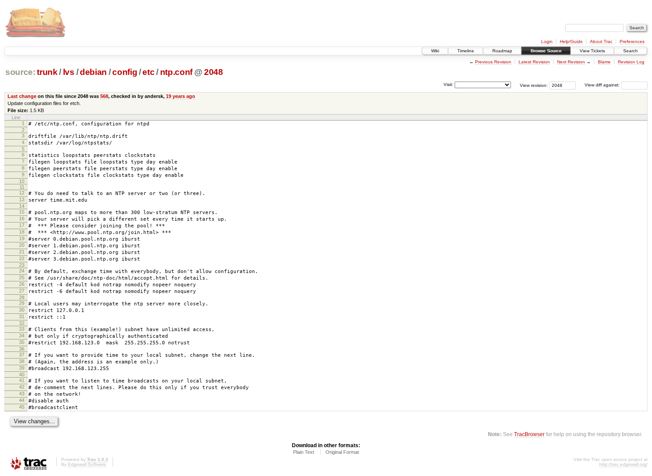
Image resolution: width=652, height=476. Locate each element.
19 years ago (180, 96)
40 (21, 374)
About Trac (601, 41)
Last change (22, 96)
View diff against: (603, 84)
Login (547, 41)
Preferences (632, 41)
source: (20, 72)
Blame (604, 61)
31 (21, 316)
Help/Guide (571, 41)
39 (21, 368)
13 (21, 199)
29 (21, 303)
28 (21, 297)
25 (21, 277)
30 (21, 309)
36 (21, 348)
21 (21, 251)
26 (21, 284)
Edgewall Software (87, 464)
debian (93, 72)
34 (21, 335)
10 (21, 181)
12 (21, 192)
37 (21, 354)
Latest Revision (534, 61)
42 (21, 387)
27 (21, 290)
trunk (47, 72)
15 (21, 212)
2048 (213, 72)
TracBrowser (529, 434)
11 (22, 187)
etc (148, 72)
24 (21, 270)
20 (21, 245)
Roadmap (502, 50)
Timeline (465, 50)
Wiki (435, 50)
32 (21, 323)
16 (21, 218)
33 (21, 329)
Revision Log (631, 61)
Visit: (448, 84)
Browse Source (546, 50)
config (124, 72)
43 (21, 393)
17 (21, 225)
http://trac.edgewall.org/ (623, 464)
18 (21, 231)
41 (21, 380)
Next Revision (571, 61)
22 (21, 258)
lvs (69, 72)
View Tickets (592, 50)
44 (21, 400)
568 (104, 96)
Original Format (342, 452)
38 (21, 361)
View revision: (534, 84)
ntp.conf (176, 72)
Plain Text (303, 452)
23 (21, 265)
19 (21, 238)
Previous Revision (493, 61)
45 (21, 407)
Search (630, 50)
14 (21, 206)
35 (21, 342)
